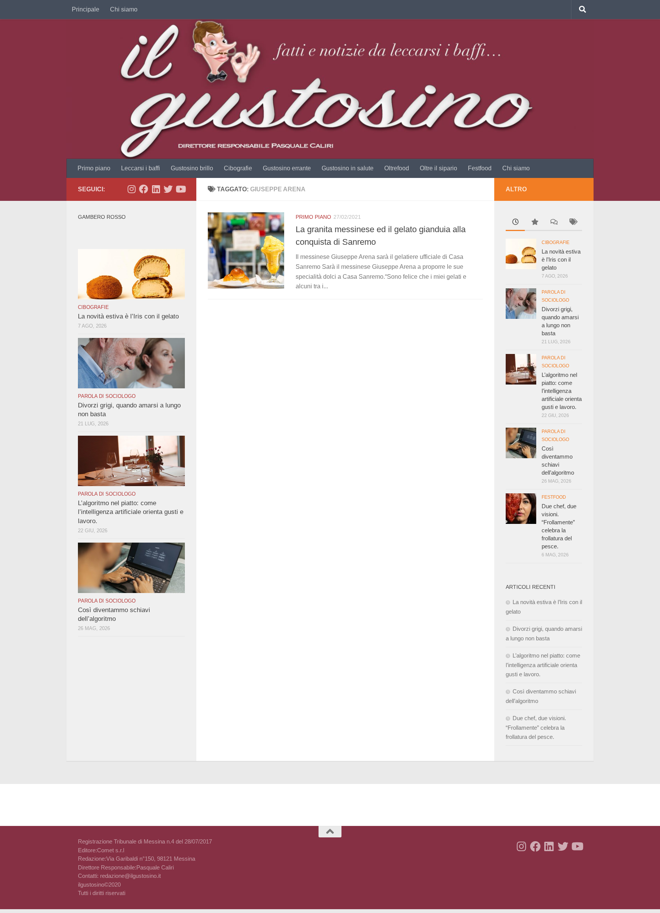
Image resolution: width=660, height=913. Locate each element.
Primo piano (94, 168)
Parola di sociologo (107, 396)
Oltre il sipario (438, 168)
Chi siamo (124, 9)
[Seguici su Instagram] (131, 189)
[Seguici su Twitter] (168, 189)
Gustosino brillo (192, 168)
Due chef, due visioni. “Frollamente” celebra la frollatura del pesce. (536, 727)
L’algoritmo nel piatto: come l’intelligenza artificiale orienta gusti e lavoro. (130, 512)
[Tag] (572, 223)
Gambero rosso (102, 217)
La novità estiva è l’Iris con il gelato (128, 316)
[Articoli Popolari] (534, 223)
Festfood (480, 168)
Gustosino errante (287, 168)
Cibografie (238, 168)
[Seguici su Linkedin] (155, 189)
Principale (85, 9)
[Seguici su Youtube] (180, 189)
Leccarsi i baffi (140, 168)
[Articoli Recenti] (515, 223)
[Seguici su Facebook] (143, 189)
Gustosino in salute (348, 168)
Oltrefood (396, 168)
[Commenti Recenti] (553, 223)
